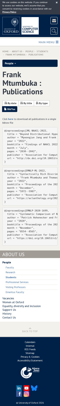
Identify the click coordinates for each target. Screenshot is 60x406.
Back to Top (30, 331)
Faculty (10, 267)
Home (5, 51)
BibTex (11, 109)
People (29, 51)
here (10, 119)
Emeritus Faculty (15, 292)
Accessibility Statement (30, 360)
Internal (30, 345)
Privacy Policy (9, 11)
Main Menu (46, 42)
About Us (17, 51)
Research (10, 272)
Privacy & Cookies (30, 356)
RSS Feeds (30, 349)
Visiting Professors (16, 287)
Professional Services (17, 282)
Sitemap (30, 353)
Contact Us (9, 317)
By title (27, 103)
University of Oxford (28, 402)
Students (42, 51)
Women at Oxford (13, 302)
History (6, 313)
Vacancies (8, 298)
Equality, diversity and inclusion (21, 306)
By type (43, 103)
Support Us (9, 310)
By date (11, 103)
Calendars (30, 342)
